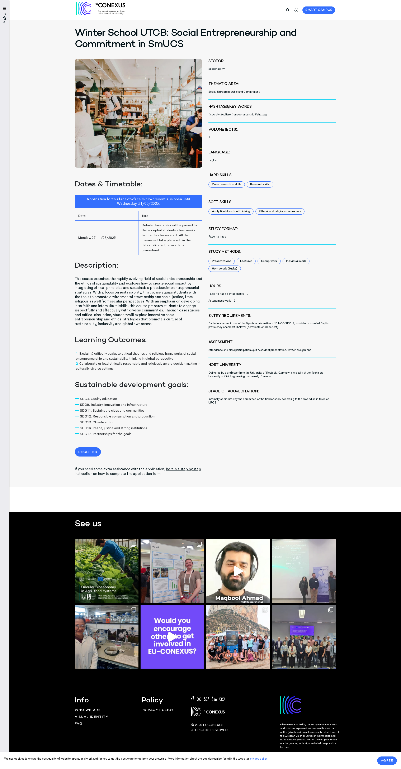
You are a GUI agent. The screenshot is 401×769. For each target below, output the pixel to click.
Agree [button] (387, 760)
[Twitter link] (207, 698)
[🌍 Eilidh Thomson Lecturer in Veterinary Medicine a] (172, 571)
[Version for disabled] (296, 9)
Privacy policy (158, 710)
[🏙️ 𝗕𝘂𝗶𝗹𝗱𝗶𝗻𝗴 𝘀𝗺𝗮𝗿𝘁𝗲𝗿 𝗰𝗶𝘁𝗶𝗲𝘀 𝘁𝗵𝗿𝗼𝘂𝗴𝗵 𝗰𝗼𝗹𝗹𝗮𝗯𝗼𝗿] (304, 637)
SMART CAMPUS (318, 10)
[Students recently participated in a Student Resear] (304, 571)
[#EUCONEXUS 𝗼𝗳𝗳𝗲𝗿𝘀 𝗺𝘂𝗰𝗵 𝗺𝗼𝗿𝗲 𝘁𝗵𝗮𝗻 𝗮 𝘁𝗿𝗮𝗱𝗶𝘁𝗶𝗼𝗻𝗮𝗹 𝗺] (172, 637)
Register (88, 452)
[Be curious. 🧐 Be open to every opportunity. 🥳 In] (238, 571)
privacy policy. (259, 758)
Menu (5, 18)
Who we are (88, 710)
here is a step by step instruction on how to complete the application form (138, 471)
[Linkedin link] (214, 698)
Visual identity (91, 717)
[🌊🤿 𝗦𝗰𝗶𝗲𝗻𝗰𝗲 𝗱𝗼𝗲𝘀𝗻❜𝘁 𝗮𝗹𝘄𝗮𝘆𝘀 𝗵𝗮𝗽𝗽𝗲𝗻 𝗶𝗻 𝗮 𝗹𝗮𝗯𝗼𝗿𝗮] (238, 637)
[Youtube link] (222, 698)
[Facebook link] (193, 698)
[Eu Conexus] (100, 8)
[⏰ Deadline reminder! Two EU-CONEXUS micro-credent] (106, 571)
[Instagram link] (199, 698)
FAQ (78, 724)
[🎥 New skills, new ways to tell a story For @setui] (106, 637)
